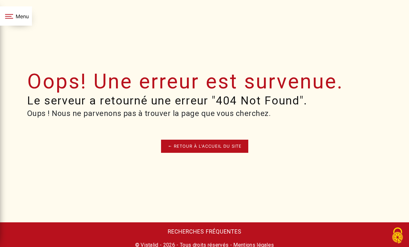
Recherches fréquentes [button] (205, 231)
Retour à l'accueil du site (207, 146)
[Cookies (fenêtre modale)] (398, 236)
